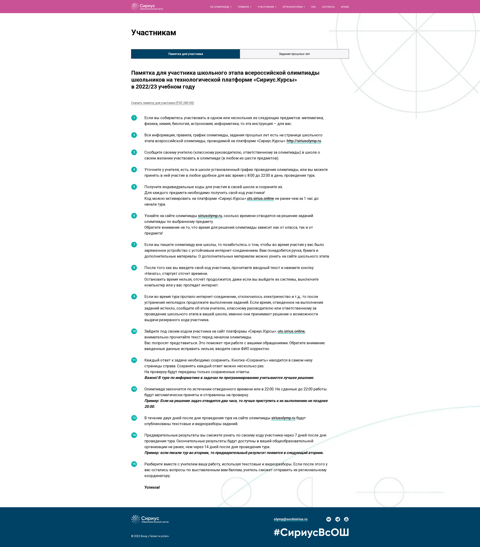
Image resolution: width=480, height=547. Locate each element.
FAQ (313, 6)
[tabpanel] (240, 79)
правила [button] (243, 6)
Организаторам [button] (293, 6)
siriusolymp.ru (210, 215)
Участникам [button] (266, 6)
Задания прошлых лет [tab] (294, 54)
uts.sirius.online (260, 198)
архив (345, 6)
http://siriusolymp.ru (304, 141)
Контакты (328, 6)
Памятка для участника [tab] (185, 54)
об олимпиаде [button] (219, 6)
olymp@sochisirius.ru (291, 519)
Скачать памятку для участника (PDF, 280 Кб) (162, 103)
